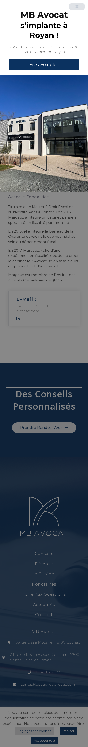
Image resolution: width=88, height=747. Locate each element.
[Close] (77, 6)
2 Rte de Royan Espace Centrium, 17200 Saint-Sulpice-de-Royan (44, 49)
